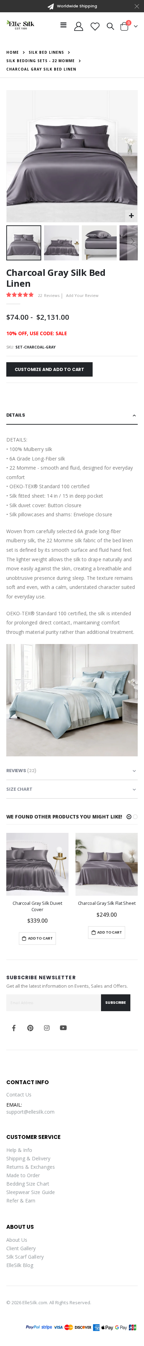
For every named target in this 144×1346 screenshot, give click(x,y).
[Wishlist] (95, 26)
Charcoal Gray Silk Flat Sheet (107, 903)
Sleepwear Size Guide (30, 1192)
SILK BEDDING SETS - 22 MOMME (40, 60)
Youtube (63, 1028)
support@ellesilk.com (30, 1111)
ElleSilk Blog (20, 1265)
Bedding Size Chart (27, 1183)
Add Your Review (82, 295)
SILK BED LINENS (46, 52)
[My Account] (79, 26)
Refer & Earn (21, 1200)
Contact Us (19, 1094)
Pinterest (30, 1028)
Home (12, 52)
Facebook (14, 1028)
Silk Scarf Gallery (25, 1256)
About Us (17, 1239)
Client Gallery (21, 1248)
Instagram (47, 1028)
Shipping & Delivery (28, 1158)
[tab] (72, 415)
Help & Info (19, 1150)
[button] (131, 216)
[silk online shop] (20, 24)
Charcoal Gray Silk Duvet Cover (37, 906)
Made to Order (23, 1175)
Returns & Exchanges (30, 1166)
